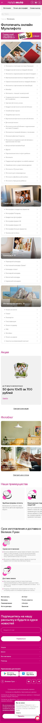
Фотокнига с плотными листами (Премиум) (19, 66)
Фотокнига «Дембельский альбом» (17, 177)
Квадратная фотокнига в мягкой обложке (19, 107)
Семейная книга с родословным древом (18, 165)
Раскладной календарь (13, 273)
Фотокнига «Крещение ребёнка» (16, 181)
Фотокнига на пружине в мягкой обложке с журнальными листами (19, 140)
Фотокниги (7, 8)
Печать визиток (27, 600)
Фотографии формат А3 (13, 225)
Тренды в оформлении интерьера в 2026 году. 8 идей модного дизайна (19, 442)
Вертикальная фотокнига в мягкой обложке (20, 118)
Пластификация (11, 321)
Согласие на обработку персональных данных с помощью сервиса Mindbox (20, 700)
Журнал (8, 149)
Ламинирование (6, 603)
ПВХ (7, 329)
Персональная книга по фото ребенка (18, 153)
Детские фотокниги (12, 122)
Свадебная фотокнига (13, 114)
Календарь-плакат (12, 269)
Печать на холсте (11, 309)
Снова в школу (35, 8)
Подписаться (21, 639)
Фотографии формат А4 (13, 221)
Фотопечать (5, 597)
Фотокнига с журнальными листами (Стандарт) (21, 74)
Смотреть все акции (21, 408)
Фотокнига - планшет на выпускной (17, 93)
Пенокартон (9, 317)
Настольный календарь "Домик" (16, 265)
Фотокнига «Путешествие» (14, 169)
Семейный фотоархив (13, 111)
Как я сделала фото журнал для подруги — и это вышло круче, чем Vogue (18, 468)
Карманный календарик (13, 281)
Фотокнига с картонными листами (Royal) (19, 85)
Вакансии (25, 606)
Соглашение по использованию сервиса (21, 689)
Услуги (3, 647)
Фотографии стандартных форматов (17, 209)
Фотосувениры (6, 606)
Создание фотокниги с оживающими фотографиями (17, 98)
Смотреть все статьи (21, 475)
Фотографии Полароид (13, 213)
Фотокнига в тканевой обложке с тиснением (20, 132)
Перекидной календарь (13, 261)
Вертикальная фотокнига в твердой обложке (20, 77)
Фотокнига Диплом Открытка (15, 136)
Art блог (24, 597)
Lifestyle (25, 603)
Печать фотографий (20, 8)
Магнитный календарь (13, 277)
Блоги (3, 652)
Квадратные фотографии (14, 217)
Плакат (8, 313)
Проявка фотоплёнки (12, 233)
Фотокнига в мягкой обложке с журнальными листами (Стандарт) (20, 127)
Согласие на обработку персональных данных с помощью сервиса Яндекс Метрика (20, 695)
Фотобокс (9, 333)
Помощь (4, 661)
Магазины (4, 600)
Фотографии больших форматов (16, 229)
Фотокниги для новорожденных (16, 173)
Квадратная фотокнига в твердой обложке (19, 70)
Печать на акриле (11, 337)
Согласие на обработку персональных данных (21, 692)
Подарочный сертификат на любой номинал (20, 161)
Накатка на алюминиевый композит (17, 341)
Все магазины (6, 656)
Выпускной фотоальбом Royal (15, 145)
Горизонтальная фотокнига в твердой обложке (21, 81)
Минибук (8, 89)
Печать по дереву (11, 325)
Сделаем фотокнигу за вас (14, 103)
